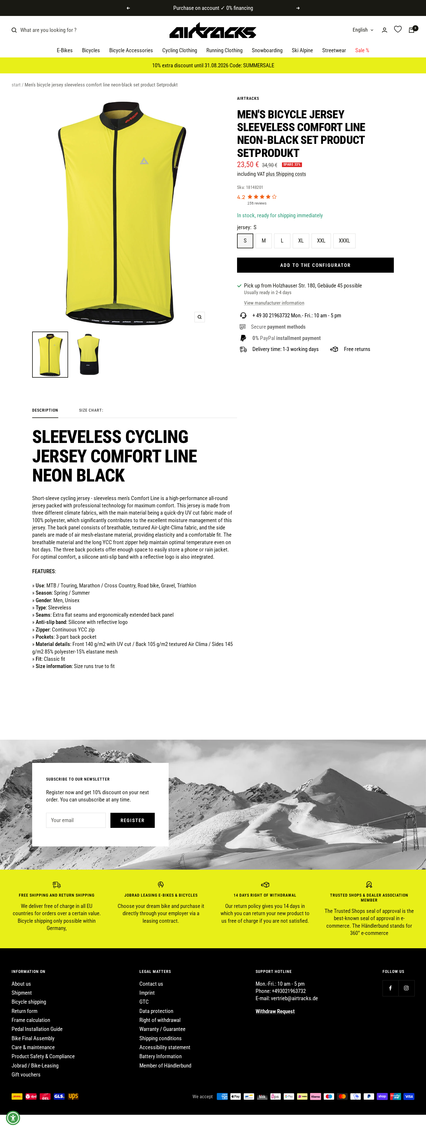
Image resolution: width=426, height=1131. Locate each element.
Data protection (156, 1011)
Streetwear (334, 50)
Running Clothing (224, 50)
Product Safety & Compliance (43, 1056)
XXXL (344, 240)
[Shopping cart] (411, 30)
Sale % (362, 50)
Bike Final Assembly (33, 1038)
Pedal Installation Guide (37, 1029)
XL (301, 240)
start (16, 85)
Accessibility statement (164, 1047)
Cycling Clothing (179, 50)
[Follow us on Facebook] (390, 988)
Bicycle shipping (29, 1001)
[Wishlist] (398, 30)
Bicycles (91, 50)
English (360, 30)
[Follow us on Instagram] (406, 988)
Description (45, 410)
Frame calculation (31, 1020)
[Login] (384, 30)
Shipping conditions (160, 1038)
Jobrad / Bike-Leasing (35, 1065)
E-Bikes (65, 50)
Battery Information (160, 1056)
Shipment (22, 992)
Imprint (147, 992)
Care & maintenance (33, 1047)
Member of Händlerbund (165, 1065)
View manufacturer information (274, 303)
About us (21, 983)
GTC (144, 1001)
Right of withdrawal (160, 1020)
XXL (321, 240)
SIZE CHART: (91, 410)
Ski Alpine (302, 50)
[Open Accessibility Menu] (13, 1118)
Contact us (151, 983)
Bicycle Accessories (131, 50)
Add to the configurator (315, 265)
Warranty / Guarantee (162, 1029)
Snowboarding (267, 50)
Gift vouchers (26, 1074)
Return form (24, 1011)
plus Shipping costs (286, 174)
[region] (213, 909)
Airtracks (248, 98)
